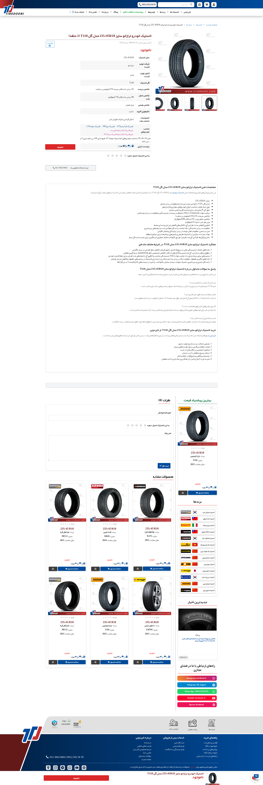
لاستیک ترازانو (178, 193)
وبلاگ (115, 12)
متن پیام (168, 433)
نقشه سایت (146, 759)
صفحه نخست (211, 25)
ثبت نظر (165, 466)
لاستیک (199, 25)
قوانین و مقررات (210, 742)
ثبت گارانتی (179, 742)
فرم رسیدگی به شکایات (174, 749)
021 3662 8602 (58, 757)
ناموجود (60, 147)
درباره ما (105, 12)
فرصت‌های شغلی (144, 746)
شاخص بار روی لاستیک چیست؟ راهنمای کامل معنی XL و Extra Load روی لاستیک (198, 639)
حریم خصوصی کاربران (142, 749)
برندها (162, 12)
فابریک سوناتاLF (93, 126)
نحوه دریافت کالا (210, 752)
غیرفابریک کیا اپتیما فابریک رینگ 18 (118, 134)
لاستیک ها (174, 12)
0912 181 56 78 (75, 757)
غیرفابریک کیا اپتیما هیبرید (121, 130)
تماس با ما (93, 12)
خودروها (151, 12)
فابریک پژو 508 (109, 126)
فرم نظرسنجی (178, 746)
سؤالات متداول (145, 756)
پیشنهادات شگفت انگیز (133, 12)
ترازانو (189, 25)
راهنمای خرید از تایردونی (206, 755)
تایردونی (187, 12)
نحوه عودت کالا (211, 746)
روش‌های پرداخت (210, 749)
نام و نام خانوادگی (164, 412)
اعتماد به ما (79, 12)
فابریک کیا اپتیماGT (125, 126)
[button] (209, 103)
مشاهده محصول (203, 492)
